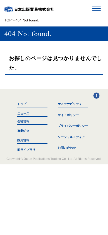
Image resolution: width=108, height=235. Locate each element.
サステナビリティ (70, 104)
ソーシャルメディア (71, 137)
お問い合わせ (67, 148)
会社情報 (23, 121)
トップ (21, 104)
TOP (8, 20)
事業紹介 (23, 131)
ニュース (23, 113)
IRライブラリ (26, 150)
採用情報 (23, 140)
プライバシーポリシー (73, 126)
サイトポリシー (68, 115)
